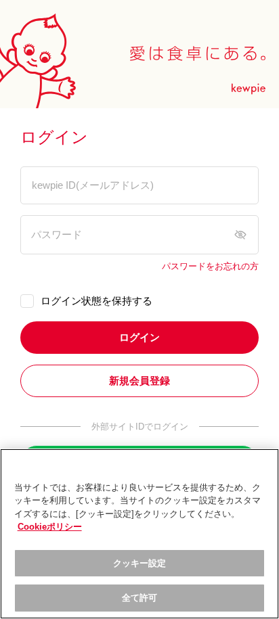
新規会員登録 (139, 380)
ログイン (139, 337)
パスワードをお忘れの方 (210, 266)
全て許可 (140, 598)
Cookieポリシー (50, 527)
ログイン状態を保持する (96, 300)
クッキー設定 (140, 563)
